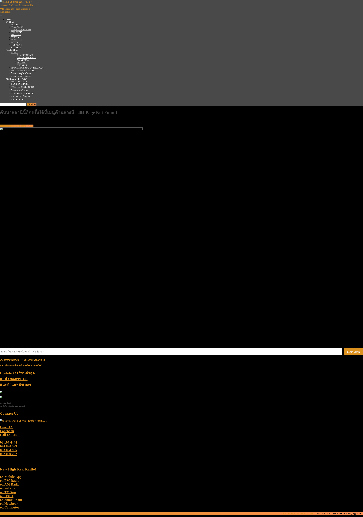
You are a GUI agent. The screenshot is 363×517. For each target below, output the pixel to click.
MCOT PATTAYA (19, 81)
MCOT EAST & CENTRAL (23, 70)
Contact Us (9, 413)
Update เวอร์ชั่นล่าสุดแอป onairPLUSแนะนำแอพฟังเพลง (17, 378)
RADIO (14, 52)
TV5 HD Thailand (21, 29)
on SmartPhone (11, 500)
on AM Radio (9, 484)
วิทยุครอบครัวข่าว (19, 90)
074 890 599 (8, 446)
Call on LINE (10, 435)
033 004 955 (8, 450)
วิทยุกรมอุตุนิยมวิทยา (21, 73)
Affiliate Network (16, 79)
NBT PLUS (16, 24)
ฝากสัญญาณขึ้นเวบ (37, 360)
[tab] (1, 15)
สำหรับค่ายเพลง (6, 365)
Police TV (16, 40)
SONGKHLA (23, 60)
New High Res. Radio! (18, 469)
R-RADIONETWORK (21, 76)
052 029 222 (8, 454)
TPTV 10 (15, 37)
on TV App (8, 492)
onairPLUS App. (25, 55)
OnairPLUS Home (26, 57)
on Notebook (9, 503)
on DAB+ (6, 496)
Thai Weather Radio (22, 93)
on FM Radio (9, 480)
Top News (16, 45)
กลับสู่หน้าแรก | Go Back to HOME (16, 126)
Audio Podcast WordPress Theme (298, 513)
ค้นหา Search (353, 352)
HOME (9, 19)
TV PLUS (10, 22)
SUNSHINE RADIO (20, 84)
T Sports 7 (16, 32)
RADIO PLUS (12, 50)
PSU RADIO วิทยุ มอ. (21, 96)
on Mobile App (11, 477)
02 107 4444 (8, 442)
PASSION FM (17, 99)
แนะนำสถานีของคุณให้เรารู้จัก (12, 360)
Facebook (7, 431)
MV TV (14, 42)
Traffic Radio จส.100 (22, 87)
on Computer (9, 507)
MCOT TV (16, 34)
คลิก (15, 365)
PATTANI (21, 63)
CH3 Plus (16, 47)
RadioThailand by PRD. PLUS (27, 68)
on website (7, 488)
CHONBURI (22, 65)
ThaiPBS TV (17, 27)
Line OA (6, 427)
